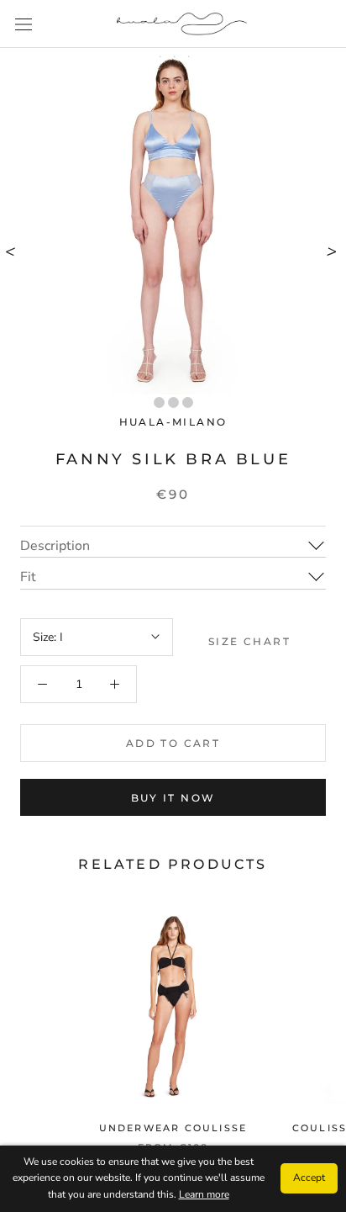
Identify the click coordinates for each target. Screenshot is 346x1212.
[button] (159, 402)
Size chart (249, 641)
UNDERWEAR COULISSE (173, 1128)
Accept (309, 1177)
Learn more (204, 1194)
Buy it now (173, 797)
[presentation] (12, 250)
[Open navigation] (23, 24)
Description (55, 546)
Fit (28, 577)
